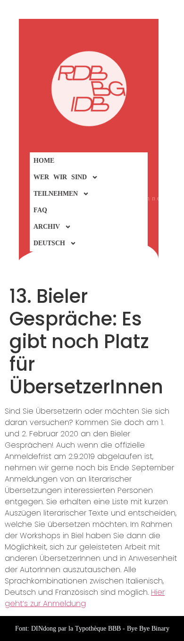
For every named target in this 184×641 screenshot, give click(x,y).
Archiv (46, 226)
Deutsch (49, 243)
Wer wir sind (60, 177)
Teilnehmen (55, 193)
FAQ (40, 210)
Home (43, 160)
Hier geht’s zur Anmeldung (85, 598)
